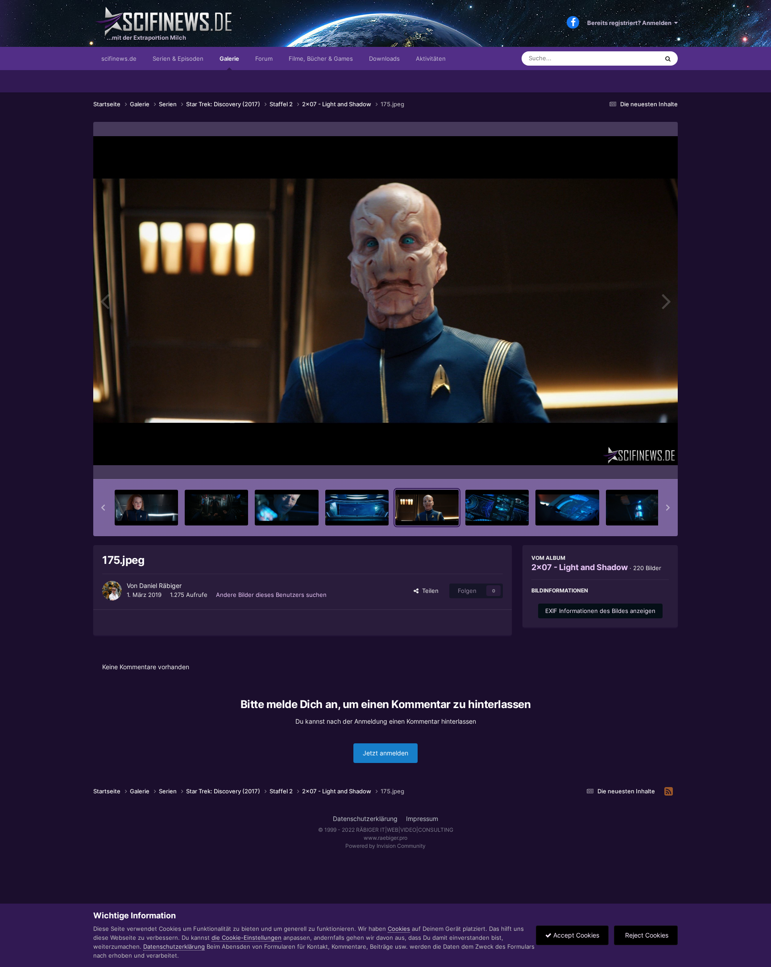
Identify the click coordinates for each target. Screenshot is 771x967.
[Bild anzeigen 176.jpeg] (497, 507)
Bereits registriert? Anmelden (630, 22)
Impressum (422, 818)
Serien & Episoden (178, 58)
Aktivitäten (431, 58)
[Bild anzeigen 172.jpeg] (216, 507)
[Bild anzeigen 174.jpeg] (357, 507)
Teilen (429, 590)
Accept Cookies (575, 935)
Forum (264, 58)
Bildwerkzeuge (637, 463)
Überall (637, 58)
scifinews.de (119, 58)
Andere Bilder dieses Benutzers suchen (271, 594)
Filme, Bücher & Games (321, 58)
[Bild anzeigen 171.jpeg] (146, 507)
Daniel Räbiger (160, 585)
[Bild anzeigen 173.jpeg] (286, 507)
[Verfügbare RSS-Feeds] (668, 791)
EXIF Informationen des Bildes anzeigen (600, 610)
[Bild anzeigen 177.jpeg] (567, 507)
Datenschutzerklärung (365, 818)
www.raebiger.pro (385, 837)
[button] (103, 507)
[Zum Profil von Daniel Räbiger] (112, 590)
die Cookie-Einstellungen (246, 937)
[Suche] (668, 58)
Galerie (229, 58)
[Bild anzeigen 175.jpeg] (427, 507)
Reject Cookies (645, 935)
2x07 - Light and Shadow (579, 567)
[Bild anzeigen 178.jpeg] (637, 507)
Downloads (384, 58)
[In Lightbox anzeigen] (385, 300)
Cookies (399, 928)
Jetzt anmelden (385, 753)
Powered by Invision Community (385, 845)
